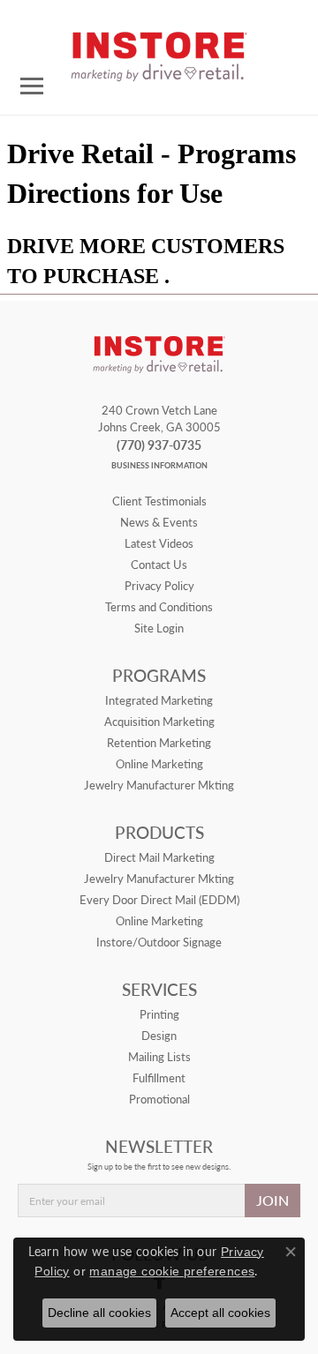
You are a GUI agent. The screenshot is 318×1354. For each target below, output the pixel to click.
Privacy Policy (159, 586)
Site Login (159, 628)
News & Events (159, 522)
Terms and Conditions (159, 607)
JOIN (272, 1200)
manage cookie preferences (171, 1271)
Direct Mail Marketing (159, 857)
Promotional (159, 1099)
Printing (159, 1014)
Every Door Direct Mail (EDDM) (159, 900)
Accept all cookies (220, 1312)
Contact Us (159, 564)
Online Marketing (159, 764)
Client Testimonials (159, 501)
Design (159, 1036)
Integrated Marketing (159, 700)
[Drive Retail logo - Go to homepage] (159, 50)
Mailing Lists (159, 1057)
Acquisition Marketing (159, 721)
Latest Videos (159, 543)
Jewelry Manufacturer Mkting (159, 785)
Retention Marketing (159, 743)
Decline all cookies (99, 1312)
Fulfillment (159, 1078)
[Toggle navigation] (32, 86)
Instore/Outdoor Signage (159, 942)
